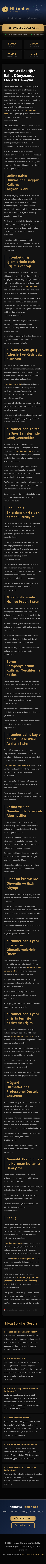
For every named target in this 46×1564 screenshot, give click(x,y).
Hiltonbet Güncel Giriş (23, 27)
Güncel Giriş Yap (23, 1518)
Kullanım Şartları (38, 1555)
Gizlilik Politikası (27, 1555)
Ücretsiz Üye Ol (23, 1525)
